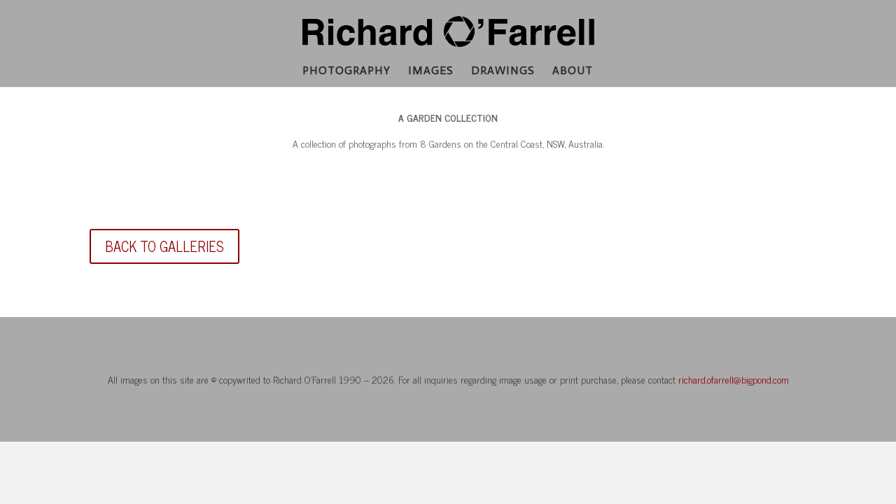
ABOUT (572, 71)
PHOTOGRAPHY (346, 71)
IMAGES (431, 71)
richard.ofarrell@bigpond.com (733, 379)
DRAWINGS (503, 71)
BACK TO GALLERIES (164, 246)
